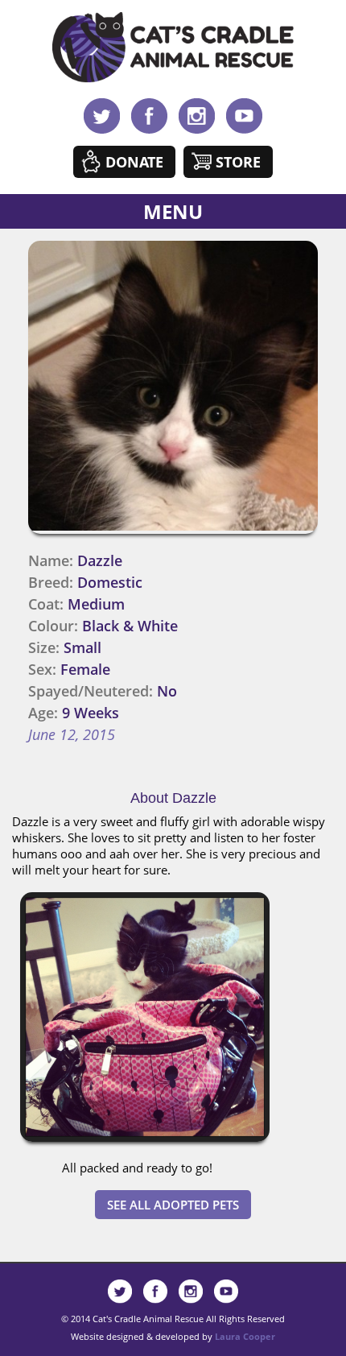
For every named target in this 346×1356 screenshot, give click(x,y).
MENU (173, 211)
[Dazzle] (145, 1145)
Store (238, 162)
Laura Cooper (245, 1336)
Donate (134, 162)
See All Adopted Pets (173, 1205)
